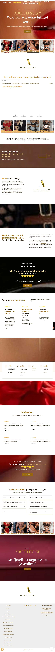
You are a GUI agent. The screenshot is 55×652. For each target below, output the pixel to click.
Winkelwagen (46, 1)
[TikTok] (33, 605)
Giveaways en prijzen (8, 640)
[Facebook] (24, 605)
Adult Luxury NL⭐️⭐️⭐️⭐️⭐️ (12, 2)
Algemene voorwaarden (46, 608)
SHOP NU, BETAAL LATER (33, 3)
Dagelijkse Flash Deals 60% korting (8, 616)
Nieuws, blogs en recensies (8, 622)
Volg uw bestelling (23, 116)
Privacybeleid (46, 609)
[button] (41, 1)
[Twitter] (26, 605)
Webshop (25, 3)
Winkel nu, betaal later (8, 642)
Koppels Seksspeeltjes (8, 631)
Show (54, 326)
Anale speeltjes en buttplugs (8, 634)
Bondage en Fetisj (8, 637)
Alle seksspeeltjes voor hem (8, 625)
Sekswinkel (31, 1)
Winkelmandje (39, 116)
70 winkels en (43, 243)
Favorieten (31, 116)
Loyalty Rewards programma (9, 88)
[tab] (14, 498)
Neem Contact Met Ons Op (43, 0)
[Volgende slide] (53, 46)
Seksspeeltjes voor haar (8, 628)
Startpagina (25, 0)
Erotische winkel (38, 1)
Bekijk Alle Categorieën (8, 613)
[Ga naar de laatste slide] (2, 46)
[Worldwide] (35, 605)
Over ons (8, 611)
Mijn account (15, 116)
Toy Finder (25, 1)
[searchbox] (10, 80)
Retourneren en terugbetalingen (47, 612)
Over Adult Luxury (33, 0)
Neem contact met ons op (8, 645)
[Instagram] (28, 605)
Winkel (3, 88)
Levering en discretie (47, 611)
